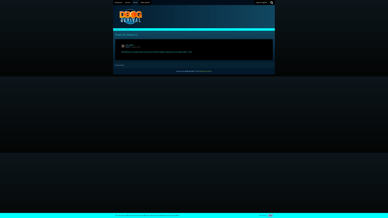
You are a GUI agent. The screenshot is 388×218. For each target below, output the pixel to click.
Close (270, 215)
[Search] (272, 2)
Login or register (261, 2)
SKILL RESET (130, 45)
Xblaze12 (128, 47)
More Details (263, 215)
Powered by (187, 71)
